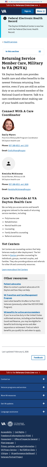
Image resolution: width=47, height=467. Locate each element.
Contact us (5, 379)
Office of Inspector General (26, 439)
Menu (39, 11)
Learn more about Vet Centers (15, 269)
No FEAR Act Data (27, 449)
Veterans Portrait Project (12, 457)
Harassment (6, 439)
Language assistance (9, 411)
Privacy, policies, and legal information (17, 446)
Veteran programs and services (13, 387)
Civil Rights (19, 432)
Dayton (13, 255)
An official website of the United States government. (24, 2)
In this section (12, 51)
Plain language (7, 442)
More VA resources (8, 395)
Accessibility (6, 432)
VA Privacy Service (9, 449)
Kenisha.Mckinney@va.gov (19, 189)
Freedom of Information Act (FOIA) (16, 435)
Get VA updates (7, 403)
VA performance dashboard (23, 453)
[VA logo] (3, 11)
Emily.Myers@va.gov (16, 150)
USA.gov (4, 453)
